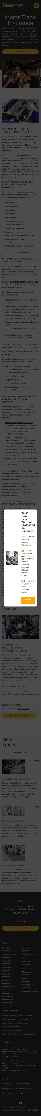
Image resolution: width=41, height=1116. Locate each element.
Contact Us (28, 600)
